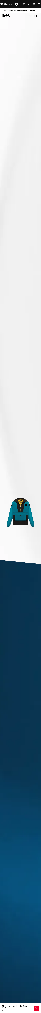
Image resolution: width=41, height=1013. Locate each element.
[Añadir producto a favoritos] (30, 16)
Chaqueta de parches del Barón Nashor (14, 1007)
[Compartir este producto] (35, 16)
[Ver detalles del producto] (36, 1008)
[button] (24, 4)
